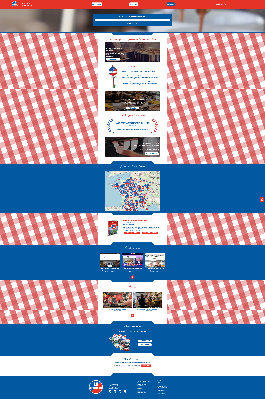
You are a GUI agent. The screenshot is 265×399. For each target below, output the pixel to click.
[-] (158, 174)
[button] (121, 187)
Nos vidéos (139, 388)
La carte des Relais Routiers (143, 382)
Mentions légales (161, 393)
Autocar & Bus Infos (161, 386)
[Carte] (262, 199)
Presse (158, 382)
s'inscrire (146, 365)
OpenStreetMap (117, 209)
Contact (159, 380)
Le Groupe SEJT (160, 390)
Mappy (112, 209)
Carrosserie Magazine (162, 387)
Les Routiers (160, 384)
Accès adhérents (141, 391)
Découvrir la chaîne (141, 384)
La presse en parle (141, 387)
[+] (158, 172)
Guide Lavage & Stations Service (164, 389)
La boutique (140, 385)
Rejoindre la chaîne (141, 392)
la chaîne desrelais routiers (27, 4)
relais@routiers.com (113, 388)
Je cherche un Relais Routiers (143, 381)
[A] (158, 178)
